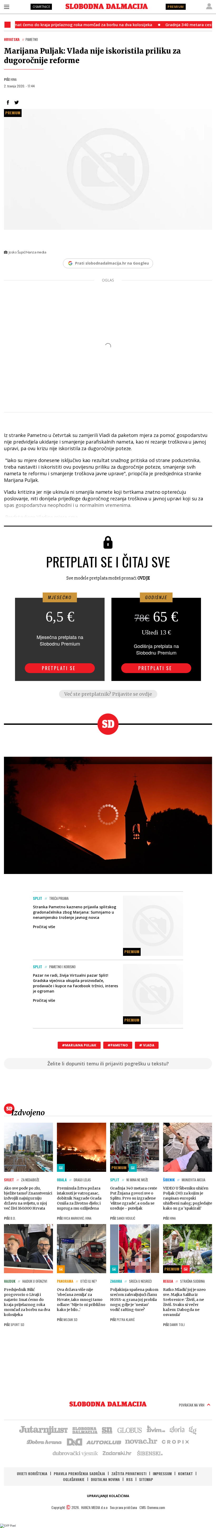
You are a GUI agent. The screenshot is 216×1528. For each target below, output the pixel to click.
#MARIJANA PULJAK (79, 1045)
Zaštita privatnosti (128, 1473)
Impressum (162, 1473)
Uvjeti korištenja (32, 1473)
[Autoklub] (104, 1441)
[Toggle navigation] (7, 7)
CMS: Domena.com (152, 1507)
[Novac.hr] (141, 1441)
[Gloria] (177, 1429)
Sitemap (146, 1479)
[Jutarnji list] (43, 1429)
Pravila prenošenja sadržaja (79, 1473)
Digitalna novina (105, 1479)
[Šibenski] (150, 1453)
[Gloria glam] (193, 1429)
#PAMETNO (117, 1045)
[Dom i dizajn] (74, 1441)
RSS (129, 1479)
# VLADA (146, 1045)
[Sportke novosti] (107, 1429)
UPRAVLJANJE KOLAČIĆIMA (108, 1496)
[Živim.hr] (155, 1429)
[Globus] (130, 1429)
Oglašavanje (74, 1479)
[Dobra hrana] (45, 1441)
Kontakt (185, 1473)
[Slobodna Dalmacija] (107, 6)
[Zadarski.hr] (117, 1453)
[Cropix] (175, 1441)
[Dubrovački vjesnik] (75, 1453)
